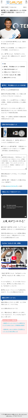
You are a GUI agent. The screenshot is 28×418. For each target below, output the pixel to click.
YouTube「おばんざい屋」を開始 (11, 74)
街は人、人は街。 (5, 7)
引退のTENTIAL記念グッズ (9, 69)
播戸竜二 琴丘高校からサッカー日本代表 (13, 66)
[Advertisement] (14, 358)
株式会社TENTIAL (11, 186)
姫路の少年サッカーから (9, 77)
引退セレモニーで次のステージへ (11, 72)
